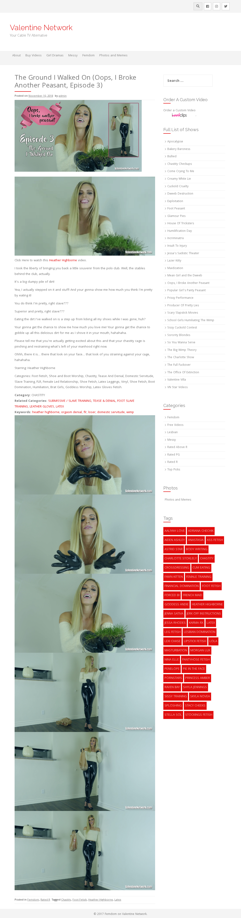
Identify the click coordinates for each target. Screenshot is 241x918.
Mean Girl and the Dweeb (184, 275)
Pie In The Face (194, 669)
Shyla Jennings (195, 687)
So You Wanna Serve (181, 342)
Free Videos (175, 425)
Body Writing (196, 549)
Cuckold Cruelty (178, 186)
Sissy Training (176, 696)
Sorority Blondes (178, 335)
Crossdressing (177, 567)
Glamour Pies (176, 216)
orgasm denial (71, 412)
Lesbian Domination (199, 632)
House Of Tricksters (180, 223)
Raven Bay (172, 687)
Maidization (175, 268)
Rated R (45, 900)
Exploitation (175, 201)
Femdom (88, 55)
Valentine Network (41, 27)
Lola (213, 641)
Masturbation (176, 650)
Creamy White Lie (179, 179)
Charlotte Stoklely (181, 558)
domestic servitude (111, 412)
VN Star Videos (177, 387)
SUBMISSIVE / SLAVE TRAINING (69, 401)
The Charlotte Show (180, 357)
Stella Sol (173, 715)
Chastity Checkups (179, 164)
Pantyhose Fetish (196, 659)
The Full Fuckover (179, 365)
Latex (117, 900)
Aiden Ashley (175, 540)
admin (63, 96)
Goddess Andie (177, 604)
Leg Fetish (173, 632)
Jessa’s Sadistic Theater (183, 253)
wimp (130, 412)
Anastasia (196, 540)
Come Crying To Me (180, 171)
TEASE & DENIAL (104, 401)
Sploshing (173, 705)
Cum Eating (201, 567)
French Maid (192, 595)
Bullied (172, 156)
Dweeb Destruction (180, 193)
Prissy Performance (180, 298)
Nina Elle (172, 659)
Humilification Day (179, 231)
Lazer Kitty (174, 260)
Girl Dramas (55, 55)
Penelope (172, 669)
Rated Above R (177, 447)
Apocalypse (175, 141)
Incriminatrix (175, 238)
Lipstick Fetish (195, 641)
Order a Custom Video (179, 110)
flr (85, 412)
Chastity (66, 900)
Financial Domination (182, 586)
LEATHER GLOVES (42, 406)
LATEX (60, 406)
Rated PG (173, 455)
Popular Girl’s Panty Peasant (186, 290)
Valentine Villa (176, 380)
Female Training (198, 577)
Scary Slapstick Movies (182, 313)
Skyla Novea (200, 696)
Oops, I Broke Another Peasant (188, 283)
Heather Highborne (63, 260)
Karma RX (196, 623)
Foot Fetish (79, 900)
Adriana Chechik (200, 531)
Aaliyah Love (175, 531)
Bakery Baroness (178, 149)
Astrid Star (174, 549)
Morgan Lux (200, 650)
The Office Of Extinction (183, 372)
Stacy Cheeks (195, 705)
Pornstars (173, 678)
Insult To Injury (177, 246)
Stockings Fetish (198, 715)
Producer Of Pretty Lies (183, 305)
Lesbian (172, 432)
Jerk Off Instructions (204, 613)
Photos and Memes (113, 55)
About (16, 55)
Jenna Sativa (174, 613)
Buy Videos (33, 55)
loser (92, 412)
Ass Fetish (215, 540)
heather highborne (46, 412)
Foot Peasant (176, 208)
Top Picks (173, 469)
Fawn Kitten (174, 577)
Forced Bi (172, 595)
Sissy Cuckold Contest (182, 327)
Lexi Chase (173, 641)
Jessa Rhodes (175, 623)
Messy (73, 55)
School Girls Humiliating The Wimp (190, 320)
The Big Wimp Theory (182, 350)
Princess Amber (197, 678)
